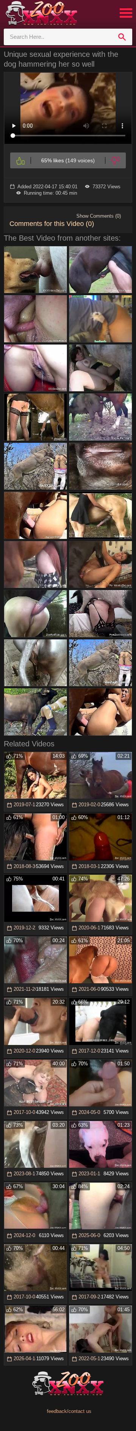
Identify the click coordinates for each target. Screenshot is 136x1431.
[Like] (20, 160)
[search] (122, 37)
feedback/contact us (69, 1411)
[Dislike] (115, 160)
